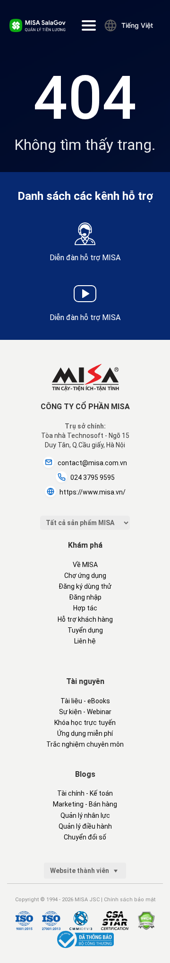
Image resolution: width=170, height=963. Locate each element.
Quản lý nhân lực (85, 815)
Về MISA (85, 564)
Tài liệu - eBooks (85, 701)
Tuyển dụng (85, 630)
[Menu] (89, 25)
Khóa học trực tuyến (85, 722)
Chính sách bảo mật (129, 900)
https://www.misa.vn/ (93, 492)
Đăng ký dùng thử (85, 586)
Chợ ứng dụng (85, 575)
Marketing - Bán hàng (85, 804)
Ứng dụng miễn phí (85, 733)
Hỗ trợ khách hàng (85, 619)
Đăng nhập (85, 597)
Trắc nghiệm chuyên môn (85, 744)
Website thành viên (80, 870)
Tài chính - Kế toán (85, 793)
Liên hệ (85, 641)
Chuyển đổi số (85, 837)
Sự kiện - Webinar (85, 712)
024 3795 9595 (92, 477)
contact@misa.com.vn (92, 463)
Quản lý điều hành (85, 826)
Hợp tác (85, 608)
